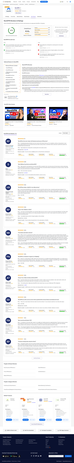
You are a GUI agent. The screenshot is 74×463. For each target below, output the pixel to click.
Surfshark (26, 172)
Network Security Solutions (14, 4)
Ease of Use (37, 32)
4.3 (49, 34)
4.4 (49, 27)
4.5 (49, 29)
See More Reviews (37, 358)
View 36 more (25, 416)
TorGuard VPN (63, 398)
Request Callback (9, 419)
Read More (47, 94)
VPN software (41, 75)
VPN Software (21, 4)
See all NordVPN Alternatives (37, 424)
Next (69, 117)
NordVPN (26, 4)
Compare (28, 1)
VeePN (25, 285)
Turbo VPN (26, 149)
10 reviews (33, 402)
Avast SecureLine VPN (30, 399)
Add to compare (15, 419)
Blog (38, 1)
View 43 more (42, 416)
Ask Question (33, 1)
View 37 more (8, 416)
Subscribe (68, 456)
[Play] (14, 114)
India (62, 1)
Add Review (61, 35)
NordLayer (12, 398)
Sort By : (60, 133)
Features (36, 27)
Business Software (6, 4)
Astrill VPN (46, 398)
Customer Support (38, 34)
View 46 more (58, 416)
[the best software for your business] (7, 2)
